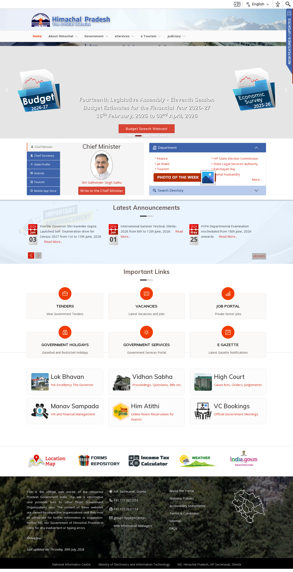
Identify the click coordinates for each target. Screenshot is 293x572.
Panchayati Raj (224, 169)
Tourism (163, 169)
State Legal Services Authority (235, 164)
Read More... (53, 241)
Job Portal (228, 306)
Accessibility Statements (187, 505)
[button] (7, 90)
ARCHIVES (259, 256)
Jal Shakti (163, 164)
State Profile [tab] (42, 164)
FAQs (173, 528)
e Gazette (228, 344)
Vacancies (146, 306)
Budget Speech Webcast (147, 129)
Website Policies (181, 498)
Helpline (35, 538)
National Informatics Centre (71, 564)
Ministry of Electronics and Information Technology (134, 564)
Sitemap (175, 520)
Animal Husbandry (226, 174)
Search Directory (171, 190)
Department (167, 147)
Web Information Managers (133, 525)
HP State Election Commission (235, 158)
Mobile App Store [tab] (45, 191)
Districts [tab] (39, 173)
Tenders (65, 306)
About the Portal (181, 490)
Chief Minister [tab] (44, 147)
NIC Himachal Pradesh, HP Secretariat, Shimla (209, 564)
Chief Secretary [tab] (44, 156)
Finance (162, 158)
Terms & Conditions (184, 513)
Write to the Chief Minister (101, 190)
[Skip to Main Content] (236, 4)
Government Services (146, 344)
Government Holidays (65, 344)
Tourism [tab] (39, 182)
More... (257, 179)
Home (37, 36)
